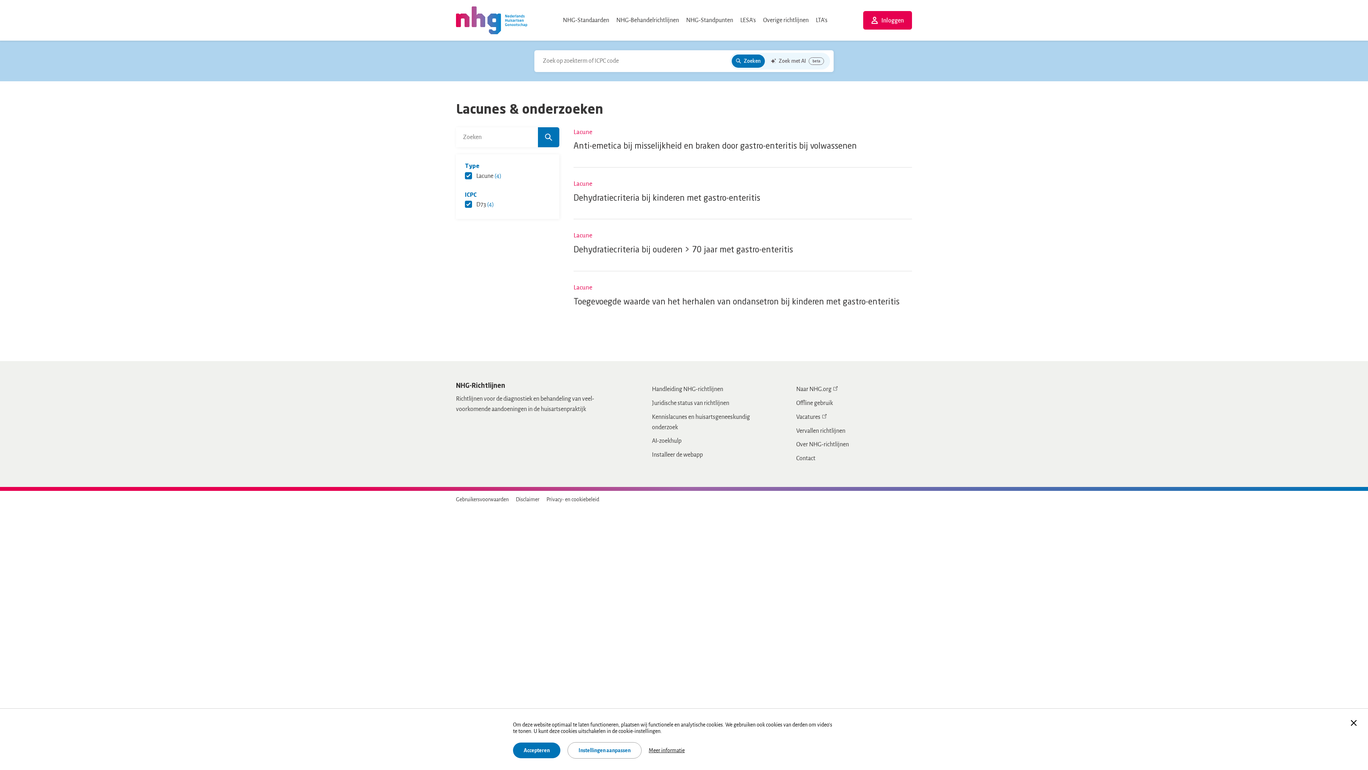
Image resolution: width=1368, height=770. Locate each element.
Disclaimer (527, 499)
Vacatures (808, 417)
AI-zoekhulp (667, 441)
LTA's (822, 20)
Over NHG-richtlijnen (822, 444)
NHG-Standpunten (709, 20)
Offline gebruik (814, 403)
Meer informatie (667, 750)
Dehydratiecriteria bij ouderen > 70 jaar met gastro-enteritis (683, 250)
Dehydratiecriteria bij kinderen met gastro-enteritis (667, 198)
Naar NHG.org (813, 389)
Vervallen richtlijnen (820, 431)
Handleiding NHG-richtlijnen (687, 389)
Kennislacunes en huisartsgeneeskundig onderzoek (701, 422)
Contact (805, 458)
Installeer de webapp (677, 455)
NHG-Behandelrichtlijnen (647, 20)
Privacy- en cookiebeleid (572, 499)
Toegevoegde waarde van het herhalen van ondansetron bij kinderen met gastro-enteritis (737, 302)
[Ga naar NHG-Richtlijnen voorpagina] (491, 20)
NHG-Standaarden (586, 20)
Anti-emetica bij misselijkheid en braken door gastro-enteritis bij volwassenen (715, 146)
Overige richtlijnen (786, 20)
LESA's (748, 20)
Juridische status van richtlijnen (690, 403)
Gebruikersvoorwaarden (482, 499)
